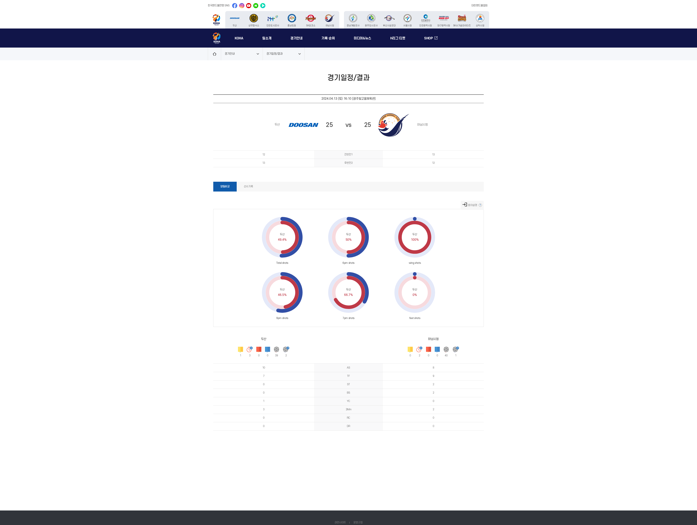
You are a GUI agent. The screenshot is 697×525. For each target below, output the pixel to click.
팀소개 (266, 38)
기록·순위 (328, 38)
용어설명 (473, 205)
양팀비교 (225, 186)
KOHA (239, 38)
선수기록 (248, 186)
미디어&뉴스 (362, 38)
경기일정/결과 (274, 53)
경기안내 (296, 38)
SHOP (428, 38)
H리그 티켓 (397, 38)
